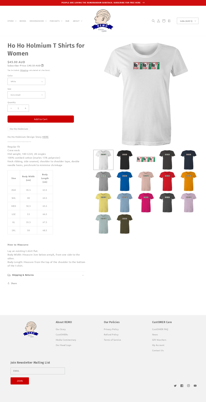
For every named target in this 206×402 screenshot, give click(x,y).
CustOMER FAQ (160, 329)
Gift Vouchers (159, 339)
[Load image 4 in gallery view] (167, 160)
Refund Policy (111, 334)
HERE (45, 136)
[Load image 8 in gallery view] (146, 181)
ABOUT (76, 21)
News (155, 334)
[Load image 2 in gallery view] (125, 160)
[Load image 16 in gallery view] (103, 224)
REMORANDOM (37, 21)
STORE (11, 21)
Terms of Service (112, 339)
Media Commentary (66, 339)
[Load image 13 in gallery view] (146, 203)
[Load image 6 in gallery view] (103, 181)
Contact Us (158, 350)
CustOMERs (62, 334)
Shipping (24, 70)
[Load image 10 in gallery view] (188, 181)
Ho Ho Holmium (19, 128)
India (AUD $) (186, 21)
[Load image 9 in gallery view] (167, 181)
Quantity (12, 102)
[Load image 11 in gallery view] (103, 203)
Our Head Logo (63, 345)
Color (10, 75)
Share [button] (14, 283)
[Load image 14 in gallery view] (167, 203)
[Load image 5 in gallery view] (188, 160)
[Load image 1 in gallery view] (103, 160)
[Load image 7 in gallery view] (125, 181)
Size (9, 89)
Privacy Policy (111, 329)
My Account (158, 345)
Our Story (61, 329)
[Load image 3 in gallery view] (146, 160)
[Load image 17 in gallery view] (125, 224)
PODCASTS (55, 21)
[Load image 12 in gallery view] (125, 203)
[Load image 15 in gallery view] (188, 203)
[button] (12, 21)
